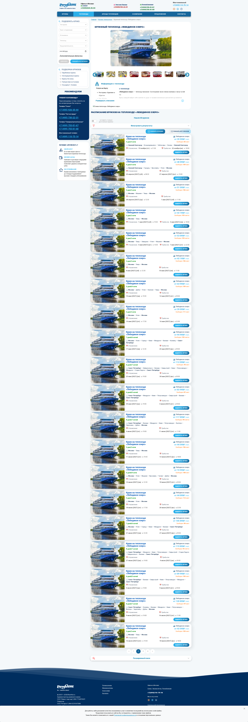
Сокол (150, 688)
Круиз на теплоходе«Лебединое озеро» (136, 137)
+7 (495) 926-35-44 (68, 110)
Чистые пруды (157, 688)
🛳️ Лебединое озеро (181, 136)
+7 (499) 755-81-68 (68, 129)
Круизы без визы (68, 79)
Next (186, 74)
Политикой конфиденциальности (125, 715)
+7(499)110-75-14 (180, 5)
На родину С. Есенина (69, 85)
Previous (93, 74)
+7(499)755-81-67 (147, 7)
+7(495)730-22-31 (121, 7)
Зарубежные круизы (69, 73)
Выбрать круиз (181, 152)
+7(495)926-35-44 (88, 8)
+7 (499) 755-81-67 (68, 125)
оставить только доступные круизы (106, 121)
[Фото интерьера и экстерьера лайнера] (140, 48)
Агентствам (106, 690)
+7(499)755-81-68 (147, 9)
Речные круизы (107, 685)
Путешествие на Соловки (70, 82)
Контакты (105, 693)
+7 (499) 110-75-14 (68, 136)
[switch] (94, 121)
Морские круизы (107, 688)
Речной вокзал (166, 688)
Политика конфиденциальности (156, 705)
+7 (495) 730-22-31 (68, 117)
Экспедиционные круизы (70, 76)
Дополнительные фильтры (71, 56)
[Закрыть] (244, 708)
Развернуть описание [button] (105, 101)
